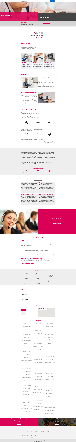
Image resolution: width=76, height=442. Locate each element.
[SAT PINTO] (24, 1)
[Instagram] (25, 437)
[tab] (23, 310)
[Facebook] (22, 437)
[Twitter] (23, 437)
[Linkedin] (26, 437)
